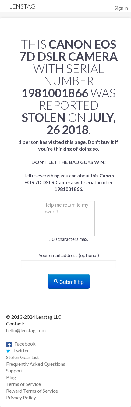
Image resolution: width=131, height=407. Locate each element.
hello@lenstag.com (26, 330)
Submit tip (71, 281)
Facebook (24, 344)
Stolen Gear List (22, 357)
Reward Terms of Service (32, 391)
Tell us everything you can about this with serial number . (68, 165)
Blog (11, 377)
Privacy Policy (21, 397)
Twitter (19, 350)
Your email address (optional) (68, 255)
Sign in (121, 8)
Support (14, 370)
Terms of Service (23, 384)
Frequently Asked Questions (35, 364)
